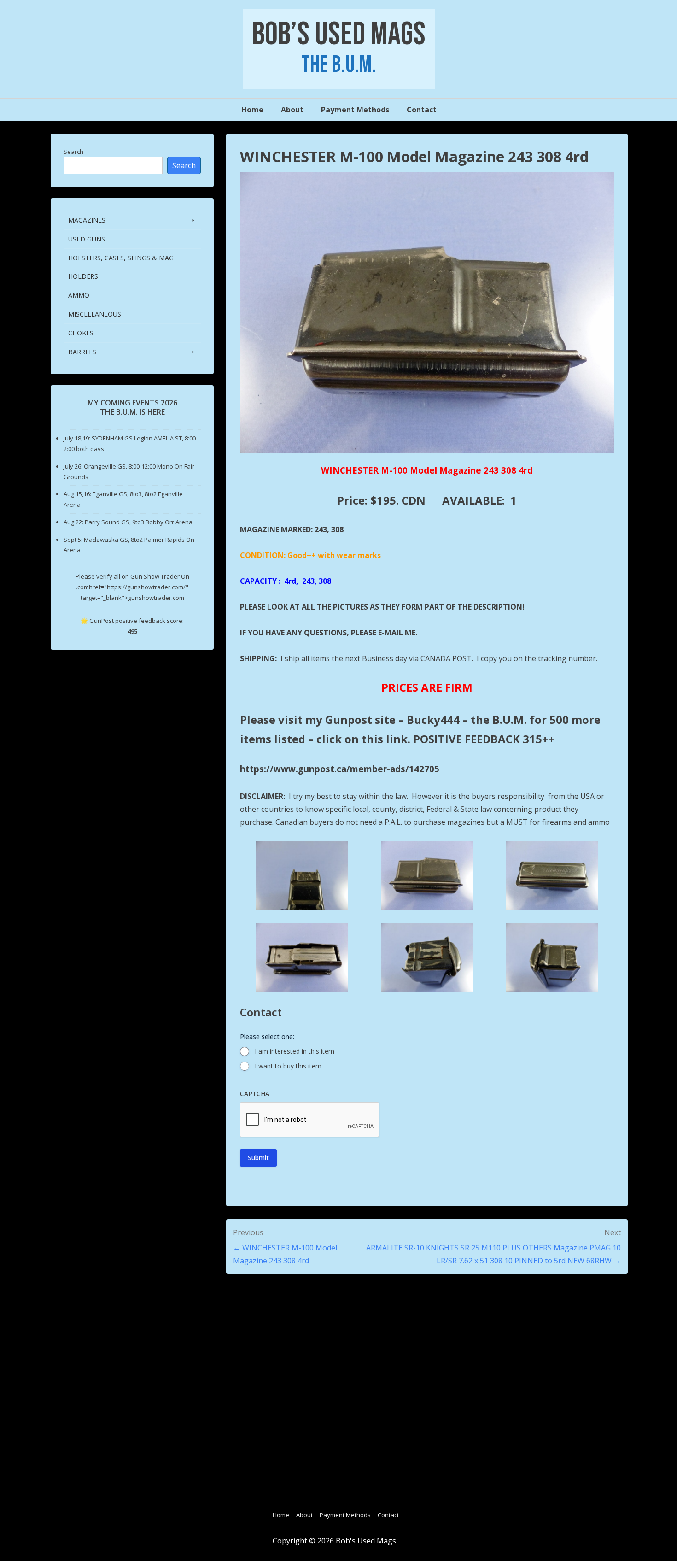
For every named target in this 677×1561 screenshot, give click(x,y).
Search (73, 151)
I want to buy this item (288, 1066)
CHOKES (80, 333)
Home (252, 110)
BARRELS (82, 351)
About (292, 110)
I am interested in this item (294, 1051)
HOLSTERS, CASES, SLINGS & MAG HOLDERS (121, 267)
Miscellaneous (94, 314)
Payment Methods (355, 110)
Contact (422, 110)
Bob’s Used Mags (339, 34)
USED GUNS (86, 239)
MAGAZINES (86, 220)
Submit (258, 1157)
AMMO (78, 295)
